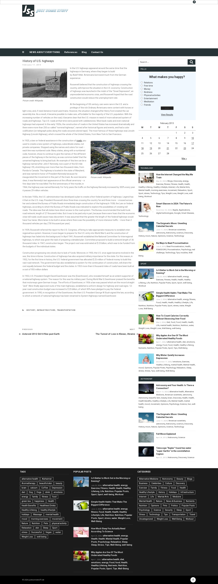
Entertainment (151, 98)
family (35, 496)
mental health (166, 325)
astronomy (160, 233)
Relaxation (182, 190)
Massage (37, 514)
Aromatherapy (28, 483)
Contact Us (97, 52)
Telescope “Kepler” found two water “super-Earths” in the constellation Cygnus (173, 451)
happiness (39, 501)
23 (185, 148)
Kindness (148, 92)
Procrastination (173, 249)
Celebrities (156, 483)
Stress (147, 371)
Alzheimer (47, 479)
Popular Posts (165, 283)
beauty (164, 398)
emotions (191, 342)
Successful (36, 532)
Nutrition (154, 283)
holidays (25, 514)
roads (79, 140)
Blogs (170, 181)
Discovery (178, 181)
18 (142, 148)
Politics (174, 505)
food (173, 322)
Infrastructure (46, 310)
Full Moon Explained (166, 434)
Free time (148, 86)
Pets (46, 523)
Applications (184, 210)
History (30, 310)
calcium (34, 488)
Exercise (159, 184)
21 (168, 148)
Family (154, 488)
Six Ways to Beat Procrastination (172, 243)
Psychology (186, 249)
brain (170, 398)
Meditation (149, 101)
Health (180, 184)
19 (151, 148)
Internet (171, 187)
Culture (168, 483)
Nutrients (142, 348)
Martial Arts (185, 187)
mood (141, 368)
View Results (167, 114)
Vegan (49, 532)
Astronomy (170, 233)
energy (185, 181)
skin (37, 528)
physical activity (59, 523)
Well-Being (148, 308)
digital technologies (164, 213)
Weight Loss (171, 193)
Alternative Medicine (148, 479)
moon (147, 236)
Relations (148, 82)
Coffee (44, 488)
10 (192, 138)
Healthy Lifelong (145, 187)
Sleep (188, 368)
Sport (189, 190)
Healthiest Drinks (48, 505)
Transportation (66, 310)
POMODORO (161, 249)
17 (192, 143)
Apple (175, 210)
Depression (57, 488)
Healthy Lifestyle (160, 187)
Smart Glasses (187, 213)
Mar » (184, 158)
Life (177, 187)
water (181, 305)
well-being (187, 283)
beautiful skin (154, 398)
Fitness (174, 184)
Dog (31, 492)
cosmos (179, 233)
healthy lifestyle (48, 510)
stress (146, 193)
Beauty (180, 479)
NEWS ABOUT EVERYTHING (45, 52)
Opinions (162, 236)
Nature (154, 236)
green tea (26, 501)
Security (169, 510)
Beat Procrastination (175, 246)
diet (168, 322)
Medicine (177, 496)
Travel (192, 514)
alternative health (175, 276)
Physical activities (152, 95)
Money (147, 89)
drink (47, 492)
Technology (155, 193)
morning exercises (159, 190)
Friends (147, 105)
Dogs (39, 492)
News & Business (174, 501)
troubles (184, 253)
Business (143, 483)
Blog (84, 52)
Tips (163, 193)
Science (169, 236)
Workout (148, 196)
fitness (167, 184)
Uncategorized (146, 519)
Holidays (173, 492)
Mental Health (144, 190)
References (70, 52)
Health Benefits (145, 401)
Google (177, 213)
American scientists (177, 230)
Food (158, 302)
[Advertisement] (139, 25)
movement (172, 190)
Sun (189, 404)
